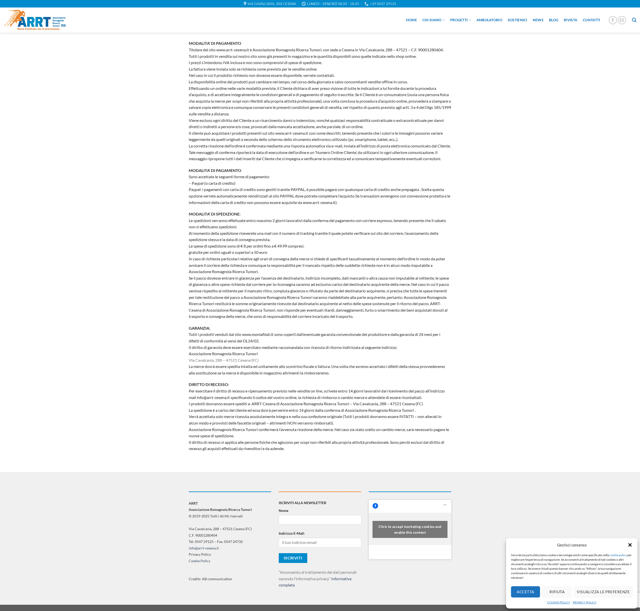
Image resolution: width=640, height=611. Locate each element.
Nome (283, 510)
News (538, 20)
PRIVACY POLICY (584, 602)
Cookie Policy (199, 561)
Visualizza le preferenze (603, 591)
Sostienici (517, 20)
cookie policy (618, 555)
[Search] (634, 20)
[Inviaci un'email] (622, 20)
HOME (411, 20)
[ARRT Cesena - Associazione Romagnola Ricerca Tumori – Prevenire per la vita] (35, 20)
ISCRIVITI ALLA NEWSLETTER (302, 503)
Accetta (525, 591)
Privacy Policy (200, 554)
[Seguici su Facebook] (613, 20)
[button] (630, 544)
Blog (553, 20)
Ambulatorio (489, 20)
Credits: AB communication (210, 579)
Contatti (591, 20)
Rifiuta (557, 591)
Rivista (570, 20)
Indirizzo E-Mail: (292, 533)
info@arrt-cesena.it (204, 548)
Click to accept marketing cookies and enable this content (410, 529)
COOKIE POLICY (558, 602)
